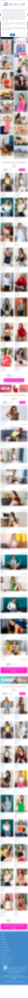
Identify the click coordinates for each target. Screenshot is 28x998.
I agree (12, 35)
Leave (25, 34)
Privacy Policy (23, 28)
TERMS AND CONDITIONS (9, 17)
